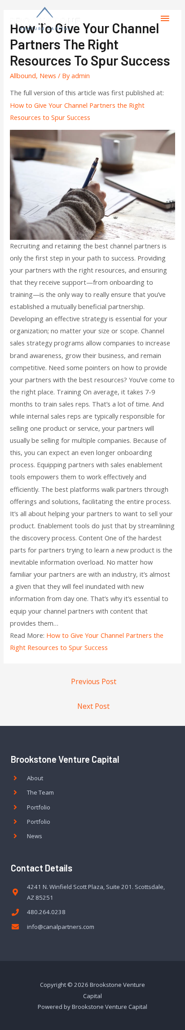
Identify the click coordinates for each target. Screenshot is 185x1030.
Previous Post (93, 681)
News (48, 75)
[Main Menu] (165, 18)
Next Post (93, 706)
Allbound (23, 75)
